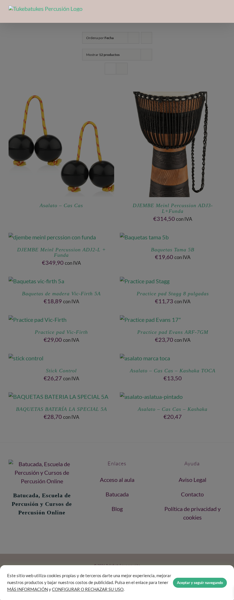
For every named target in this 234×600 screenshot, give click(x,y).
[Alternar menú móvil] (223, 14)
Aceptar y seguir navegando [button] (200, 582)
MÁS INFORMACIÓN (27, 589)
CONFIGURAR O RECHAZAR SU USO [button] (88, 589)
